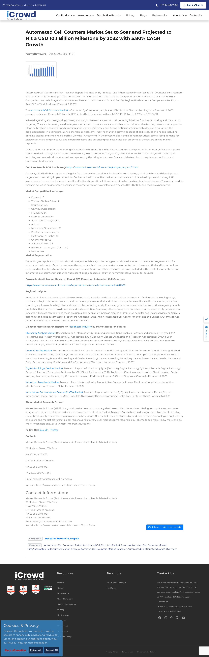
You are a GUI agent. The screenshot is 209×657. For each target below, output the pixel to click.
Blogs (143, 15)
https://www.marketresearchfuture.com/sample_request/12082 (102, 167)
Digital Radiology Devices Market (44, 368)
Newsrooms (84, 15)
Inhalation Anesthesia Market (42, 382)
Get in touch (163, 602)
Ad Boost (112, 588)
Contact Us (196, 15)
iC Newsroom (64, 593)
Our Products (64, 15)
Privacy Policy (112, 652)
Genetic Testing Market (39, 350)
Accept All (52, 650)
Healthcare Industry (80, 326)
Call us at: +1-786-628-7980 (169, 611)
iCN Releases (63, 631)
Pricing (130, 15)
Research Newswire (57, 538)
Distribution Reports (109, 15)
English (74, 538)
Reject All (35, 650)
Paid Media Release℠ (117, 583)
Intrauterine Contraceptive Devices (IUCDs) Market (54, 392)
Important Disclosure (146, 652)
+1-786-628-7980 (168, 5)
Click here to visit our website (165, 527)
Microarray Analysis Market (41, 333)
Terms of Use (127, 652)
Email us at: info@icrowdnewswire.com (175, 606)
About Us (178, 15)
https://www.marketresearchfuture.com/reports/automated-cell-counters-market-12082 (75, 285)
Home (61, 583)
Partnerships (159, 15)
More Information (15, 650)
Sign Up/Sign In (194, 5)
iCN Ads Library (65, 637)
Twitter (54, 430)
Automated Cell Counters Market (49, 110)
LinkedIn (43, 430)
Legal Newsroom (65, 599)
